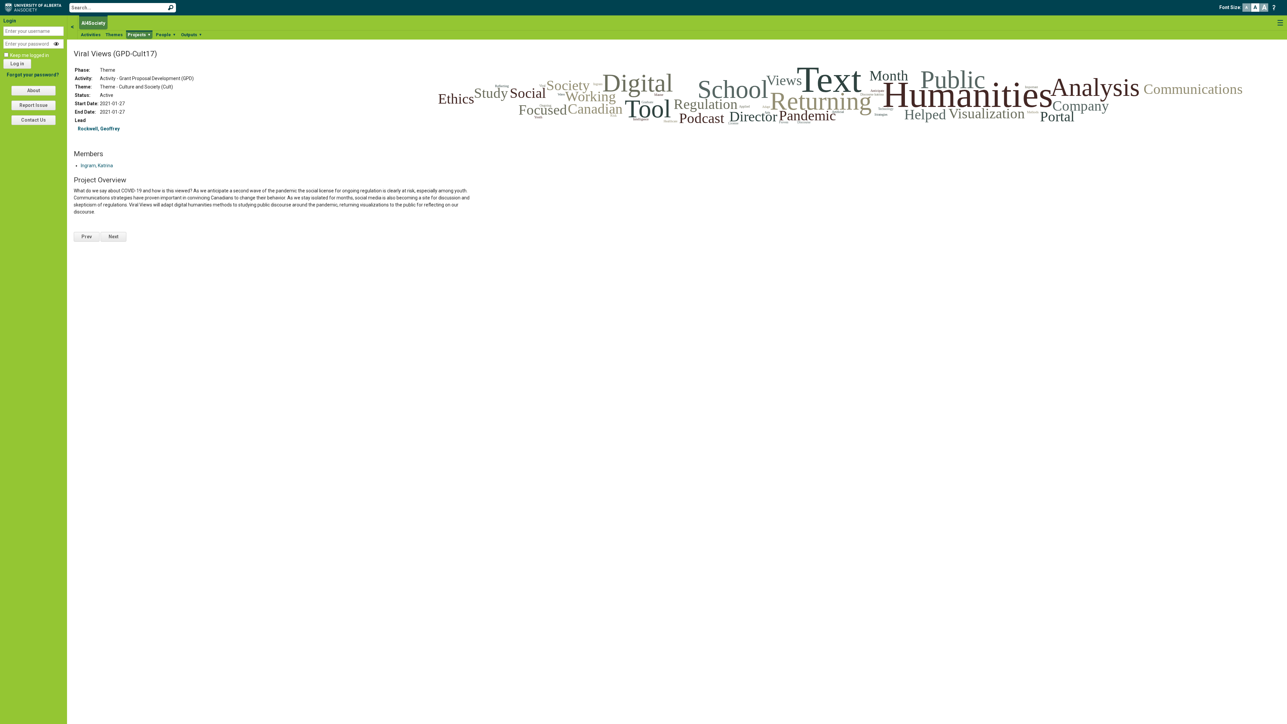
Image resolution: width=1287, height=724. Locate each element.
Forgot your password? (33, 74)
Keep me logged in (29, 55)
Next (114, 236)
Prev (86, 236)
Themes (114, 34)
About (33, 90)
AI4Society (93, 23)
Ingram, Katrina (97, 165)
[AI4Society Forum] (34, 7)
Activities (91, 34)
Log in (17, 63)
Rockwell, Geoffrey (99, 128)
